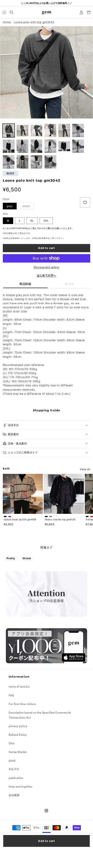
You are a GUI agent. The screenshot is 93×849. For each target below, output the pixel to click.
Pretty (10, 558)
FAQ (11, 695)
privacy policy (18, 726)
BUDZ (10, 173)
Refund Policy (18, 734)
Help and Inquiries (20, 786)
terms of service (19, 686)
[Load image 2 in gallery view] (9, 130)
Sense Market (18, 752)
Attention (19, 228)
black (26, 206)
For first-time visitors (22, 704)
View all (85, 469)
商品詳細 (25, 284)
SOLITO (14, 769)
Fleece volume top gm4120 (60, 519)
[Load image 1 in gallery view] (22, 130)
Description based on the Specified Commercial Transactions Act (40, 715)
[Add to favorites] (85, 202)
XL (32, 220)
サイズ (69, 284)
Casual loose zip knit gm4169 (20, 519)
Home (7, 22)
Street (26, 558)
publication (16, 778)
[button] (4, 12)
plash (12, 760)
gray (10, 206)
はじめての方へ (46, 275)
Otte (11, 743)
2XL (46, 220)
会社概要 (14, 795)
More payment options (46, 267)
